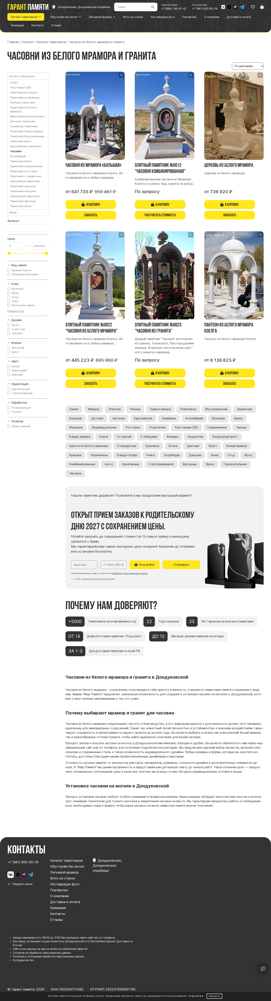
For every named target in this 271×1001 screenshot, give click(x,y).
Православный (21, 426)
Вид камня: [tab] (19, 265)
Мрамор (93, 409)
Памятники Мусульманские (27, 136)
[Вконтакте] (223, 7)
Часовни (75, 473)
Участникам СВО (186, 427)
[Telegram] (241, 7)
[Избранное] (253, 7)
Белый (16, 366)
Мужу (248, 455)
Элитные (114, 409)
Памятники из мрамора (24, 97)
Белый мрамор (236, 446)
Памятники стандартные (25, 176)
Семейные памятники (24, 126)
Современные (217, 427)
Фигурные (190, 464)
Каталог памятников (66, 860)
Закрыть (214, 996)
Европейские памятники (25, 146)
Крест (213, 446)
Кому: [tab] (15, 284)
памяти (28, 6)
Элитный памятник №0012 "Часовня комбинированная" (160, 168)
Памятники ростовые (23, 171)
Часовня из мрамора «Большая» (93, 165)
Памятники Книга (21, 161)
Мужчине (218, 418)
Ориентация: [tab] (20, 384)
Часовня (17, 333)
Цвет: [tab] (15, 361)
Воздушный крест (225, 436)
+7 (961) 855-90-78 (204, 8)
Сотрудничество (23, 960)
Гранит (74, 409)
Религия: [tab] (17, 421)
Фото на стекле (62, 878)
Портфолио (59, 890)
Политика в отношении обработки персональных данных (48, 956)
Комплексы (188, 409)
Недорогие (195, 436)
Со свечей (124, 436)
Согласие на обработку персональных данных (42, 952)
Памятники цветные (23, 201)
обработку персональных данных (130, 573)
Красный (17, 374)
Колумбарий (194, 418)
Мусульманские (216, 409)
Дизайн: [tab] (16, 320)
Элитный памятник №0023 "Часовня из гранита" (158, 328)
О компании (59, 896)
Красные (75, 455)
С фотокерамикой (160, 464)
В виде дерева (79, 436)
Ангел (109, 464)
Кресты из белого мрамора (88, 446)
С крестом (18, 329)
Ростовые (133, 427)
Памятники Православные (26, 131)
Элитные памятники (22, 102)
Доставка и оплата (65, 902)
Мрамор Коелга (21, 270)
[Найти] (152, 7)
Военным (75, 418)
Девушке (195, 455)
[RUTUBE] (235, 7)
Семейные (169, 418)
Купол (15, 325)
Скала (103, 436)
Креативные (130, 464)
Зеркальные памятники (25, 196)
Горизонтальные (235, 464)
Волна (173, 446)
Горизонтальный (22, 393)
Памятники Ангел (21, 206)
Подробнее (195, 996)
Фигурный (18, 347)
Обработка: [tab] (19, 402)
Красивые (152, 446)
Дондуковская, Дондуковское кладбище (107, 865)
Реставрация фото (64, 884)
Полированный (21, 407)
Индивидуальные (104, 427)
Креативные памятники (25, 181)
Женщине (76, 427)
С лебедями (148, 436)
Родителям (157, 427)
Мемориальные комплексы (27, 116)
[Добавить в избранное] (121, 75)
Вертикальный (21, 389)
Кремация (58, 908)
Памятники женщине (23, 191)
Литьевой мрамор (64, 872)
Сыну (15, 301)
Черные (241, 427)
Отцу (231, 455)
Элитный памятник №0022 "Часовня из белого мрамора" (91, 328)
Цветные (193, 446)
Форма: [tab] (16, 343)
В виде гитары (127, 455)
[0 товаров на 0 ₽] (262, 7)
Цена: (11, 239)
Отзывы (56, 920)
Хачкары (172, 436)
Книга (150, 455)
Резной (16, 411)
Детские (97, 418)
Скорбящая (172, 455)
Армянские (244, 409)
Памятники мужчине (23, 186)
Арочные (118, 418)
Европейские (143, 418)
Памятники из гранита (24, 92)
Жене (214, 455)
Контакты (57, 914)
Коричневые (99, 455)
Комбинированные (82, 464)
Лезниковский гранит (25, 274)
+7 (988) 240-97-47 (174, 8)
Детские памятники (22, 121)
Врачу (238, 418)
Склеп (14, 82)
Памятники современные (26, 166)
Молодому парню (23, 305)
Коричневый (19, 370)
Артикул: (13, 221)
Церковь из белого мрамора (228, 165)
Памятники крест (21, 141)
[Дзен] (229, 7)
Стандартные (126, 446)
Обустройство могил (67, 866)
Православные (160, 409)
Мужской (17, 288)
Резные (135, 409)
